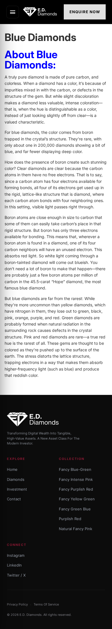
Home (12, 469)
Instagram (15, 555)
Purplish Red (70, 518)
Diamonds (15, 479)
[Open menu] (12, 12)
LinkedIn (14, 565)
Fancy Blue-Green (75, 469)
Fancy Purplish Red (76, 489)
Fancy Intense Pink (76, 479)
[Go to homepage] (41, 12)
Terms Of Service (46, 604)
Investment (17, 489)
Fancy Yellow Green (77, 499)
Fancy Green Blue (75, 509)
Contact (14, 499)
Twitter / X (16, 575)
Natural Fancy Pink (75, 528)
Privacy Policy (17, 604)
